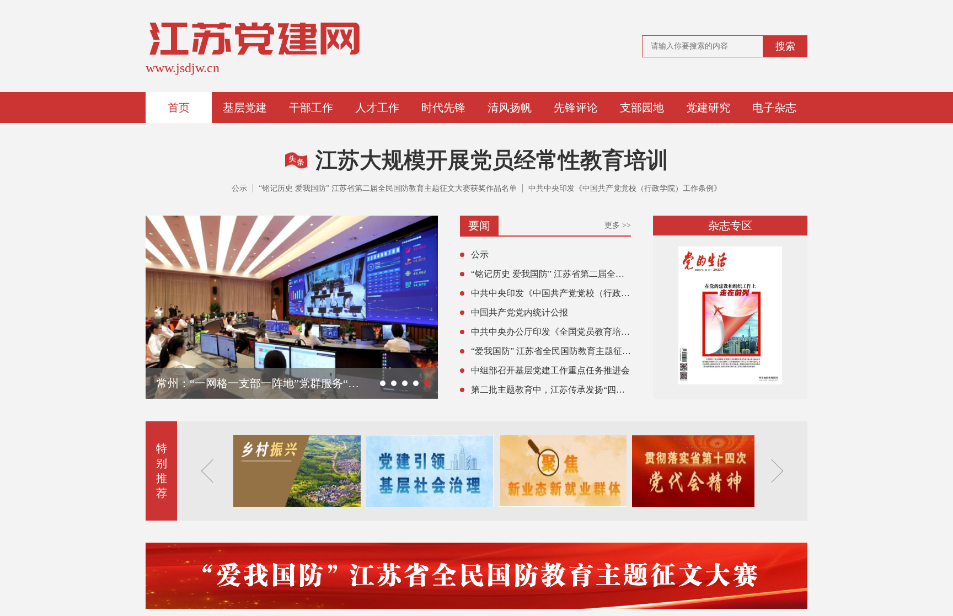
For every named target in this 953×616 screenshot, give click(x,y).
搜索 (785, 46)
